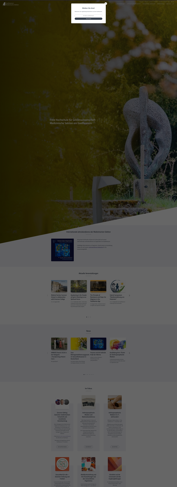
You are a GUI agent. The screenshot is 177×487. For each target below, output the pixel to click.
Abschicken (88, 18)
